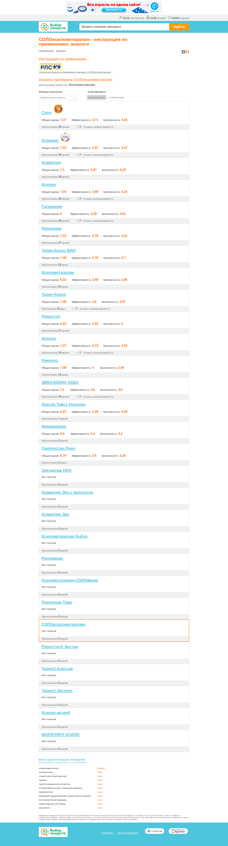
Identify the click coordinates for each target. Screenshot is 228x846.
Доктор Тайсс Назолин (63, 404)
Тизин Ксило (54, 294)
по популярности (96, 97)
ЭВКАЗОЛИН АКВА (60, 382)
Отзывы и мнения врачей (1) (98, 155)
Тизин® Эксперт (57, 690)
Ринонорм (51, 228)
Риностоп (51, 316)
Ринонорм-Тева (57, 602)
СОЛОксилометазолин (63, 624)
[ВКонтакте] (183, 51)
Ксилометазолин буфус (65, 536)
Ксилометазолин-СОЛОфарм (70, 580)
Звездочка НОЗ (56, 470)
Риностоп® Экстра (60, 646)
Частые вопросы (128, 833)
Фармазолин (54, 426)
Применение (46, 50)
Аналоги (61, 50)
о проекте (107, 833)
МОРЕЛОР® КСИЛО (61, 734)
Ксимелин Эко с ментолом (67, 492)
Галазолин (52, 206)
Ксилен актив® (56, 712)
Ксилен (49, 184)
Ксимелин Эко (55, 514)
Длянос (49, 338)
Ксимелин (51, 162)
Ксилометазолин (58, 272)
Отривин (50, 140)
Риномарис (52, 558)
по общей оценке (116, 97)
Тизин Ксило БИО (59, 250)
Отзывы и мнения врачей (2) (98, 127)
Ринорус (50, 360)
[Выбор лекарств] (53, 27)
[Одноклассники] (187, 51)
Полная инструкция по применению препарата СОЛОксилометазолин (75, 72)
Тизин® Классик (57, 668)
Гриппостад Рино (58, 448)
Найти (179, 27)
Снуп (46, 113)
